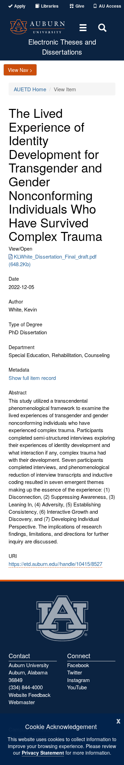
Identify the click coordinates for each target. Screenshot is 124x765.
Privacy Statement (43, 752)
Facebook (78, 665)
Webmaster (22, 702)
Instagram (78, 679)
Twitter (74, 672)
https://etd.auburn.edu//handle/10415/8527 (55, 563)
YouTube (77, 687)
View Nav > (20, 69)
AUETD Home (30, 89)
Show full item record (32, 377)
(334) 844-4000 (26, 687)
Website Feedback (30, 694)
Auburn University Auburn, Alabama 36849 (29, 672)
